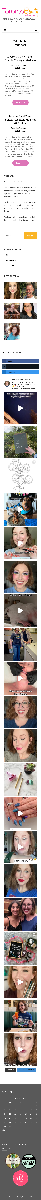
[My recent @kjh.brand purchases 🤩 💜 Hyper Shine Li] (20, 779)
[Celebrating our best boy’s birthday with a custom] (20, 509)
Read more (20, 102)
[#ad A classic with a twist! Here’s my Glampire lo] (20, 1049)
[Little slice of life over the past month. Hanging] (20, 1016)
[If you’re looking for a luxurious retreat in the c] (20, 610)
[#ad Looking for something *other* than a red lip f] (20, 982)
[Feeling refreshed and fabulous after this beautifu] (20, 813)
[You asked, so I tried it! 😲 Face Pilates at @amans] (20, 678)
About (8, 255)
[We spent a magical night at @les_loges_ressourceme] (20, 408)
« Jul (3, 1130)
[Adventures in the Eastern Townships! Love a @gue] (20, 442)
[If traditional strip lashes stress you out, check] (20, 543)
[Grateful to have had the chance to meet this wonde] (20, 644)
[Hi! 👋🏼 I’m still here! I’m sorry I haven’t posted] (20, 880)
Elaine (24, 68)
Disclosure (10, 265)
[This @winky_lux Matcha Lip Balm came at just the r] (20, 847)
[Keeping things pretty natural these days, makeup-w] (20, 712)
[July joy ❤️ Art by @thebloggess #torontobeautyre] (20, 475)
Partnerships (11, 260)
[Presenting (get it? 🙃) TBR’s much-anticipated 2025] (20, 948)
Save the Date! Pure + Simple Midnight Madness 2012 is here (20, 120)
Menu (35, 30)
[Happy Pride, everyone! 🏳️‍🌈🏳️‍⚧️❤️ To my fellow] (20, 577)
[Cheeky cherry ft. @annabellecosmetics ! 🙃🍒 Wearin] (20, 745)
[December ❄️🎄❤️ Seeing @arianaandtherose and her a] (20, 914)
